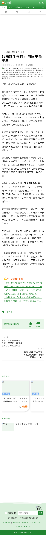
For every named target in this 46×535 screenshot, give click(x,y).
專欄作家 (27, 526)
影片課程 (6, 394)
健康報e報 (11, 513)
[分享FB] (6, 11)
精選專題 (25, 522)
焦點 (3, 7)
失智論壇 (19, 7)
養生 (10, 7)
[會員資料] (40, 3)
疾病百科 (33, 522)
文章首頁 (19, 526)
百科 (34, 7)
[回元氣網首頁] (8, 2)
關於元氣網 (6, 522)
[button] (43, 7)
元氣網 (8, 52)
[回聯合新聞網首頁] (3, 3)
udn (3, 52)
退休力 (41, 522)
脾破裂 (9, 312)
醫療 (28, 7)
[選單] (43, 3)
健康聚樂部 (16, 522)
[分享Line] (17, 11)
